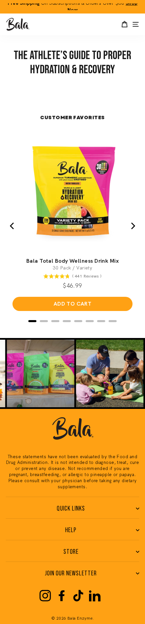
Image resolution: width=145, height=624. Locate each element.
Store (71, 551)
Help (71, 530)
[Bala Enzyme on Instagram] (45, 595)
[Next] (132, 226)
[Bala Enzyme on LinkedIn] (94, 595)
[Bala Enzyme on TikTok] (78, 595)
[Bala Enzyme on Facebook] (61, 595)
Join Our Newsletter (71, 573)
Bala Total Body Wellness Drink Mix (72, 261)
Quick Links (71, 508)
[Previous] (12, 226)
